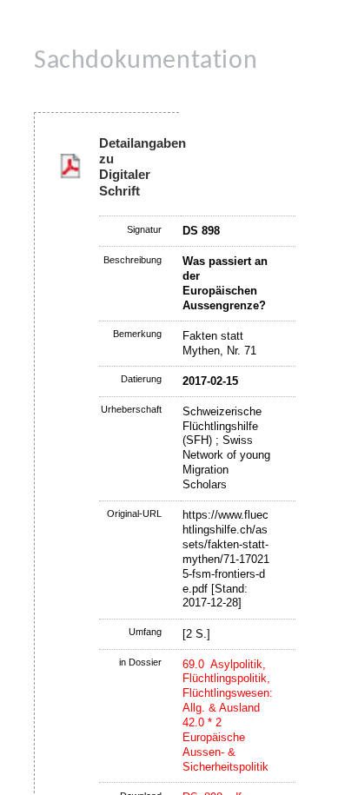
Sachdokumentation (145, 61)
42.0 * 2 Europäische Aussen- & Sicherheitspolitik (225, 744)
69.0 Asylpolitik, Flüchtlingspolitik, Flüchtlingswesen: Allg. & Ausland (227, 686)
